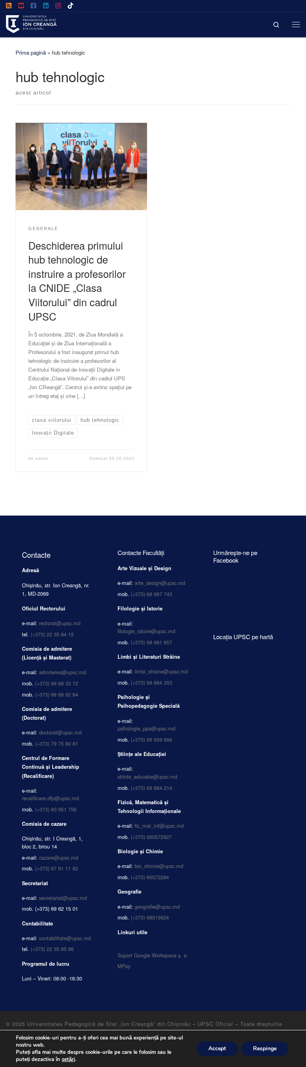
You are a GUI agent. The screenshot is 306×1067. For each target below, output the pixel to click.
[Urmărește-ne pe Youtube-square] (21, 5)
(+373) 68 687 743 (151, 594)
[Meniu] (296, 24)
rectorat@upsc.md (59, 623)
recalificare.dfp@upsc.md (50, 798)
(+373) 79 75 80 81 (56, 743)
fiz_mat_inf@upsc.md (159, 825)
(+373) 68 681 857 (151, 642)
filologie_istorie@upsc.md (146, 631)
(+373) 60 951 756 (55, 809)
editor (41, 458)
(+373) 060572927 (151, 837)
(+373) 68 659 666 (151, 739)
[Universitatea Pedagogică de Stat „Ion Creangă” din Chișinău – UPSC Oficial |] (31, 23)
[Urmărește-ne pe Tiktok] (70, 5)
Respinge (265, 1048)
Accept (217, 1048)
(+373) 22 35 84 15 (52, 634)
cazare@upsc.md (58, 857)
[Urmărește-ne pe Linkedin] (46, 5)
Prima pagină (31, 52)
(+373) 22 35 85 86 (52, 949)
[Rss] (9, 5)
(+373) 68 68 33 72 (56, 683)
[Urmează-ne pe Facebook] (33, 5)
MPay (124, 966)
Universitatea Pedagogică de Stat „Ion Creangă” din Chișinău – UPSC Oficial (130, 1024)
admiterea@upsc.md (62, 672)
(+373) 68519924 (150, 917)
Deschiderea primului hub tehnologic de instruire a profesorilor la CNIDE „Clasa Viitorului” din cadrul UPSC (77, 280)
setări (68, 1059)
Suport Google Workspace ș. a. (153, 955)
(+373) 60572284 (150, 877)
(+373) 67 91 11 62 (56, 868)
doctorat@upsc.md (60, 732)
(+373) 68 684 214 (151, 787)
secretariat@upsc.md (63, 898)
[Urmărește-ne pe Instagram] (58, 5)
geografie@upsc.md (157, 906)
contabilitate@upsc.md (65, 938)
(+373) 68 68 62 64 (56, 694)
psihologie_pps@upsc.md (146, 728)
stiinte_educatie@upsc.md (147, 776)
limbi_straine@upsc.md (161, 671)
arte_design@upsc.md (160, 583)
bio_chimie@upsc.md (159, 866)
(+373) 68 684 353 (151, 682)
